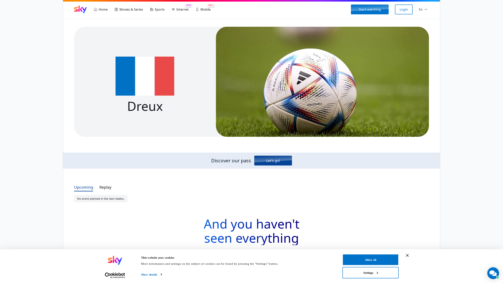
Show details (149, 274)
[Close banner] (407, 255)
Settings (368, 272)
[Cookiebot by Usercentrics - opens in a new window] (115, 275)
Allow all (370, 259)
